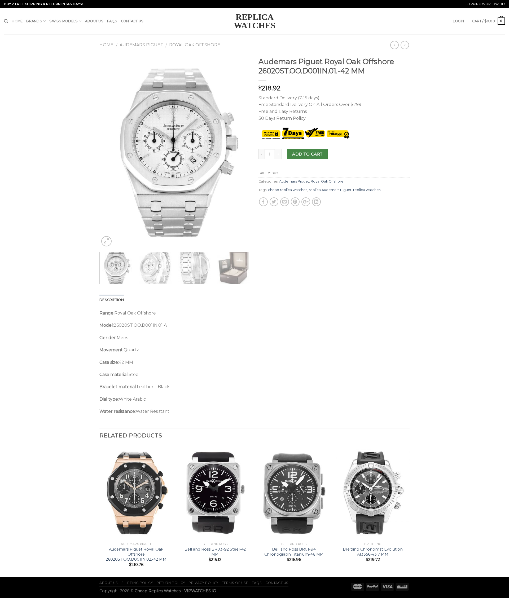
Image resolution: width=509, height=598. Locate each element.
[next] (240, 151)
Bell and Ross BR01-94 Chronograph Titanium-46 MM (294, 552)
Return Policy (170, 583)
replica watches (366, 190)
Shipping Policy (137, 583)
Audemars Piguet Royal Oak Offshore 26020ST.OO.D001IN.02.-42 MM (136, 554)
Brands (34, 21)
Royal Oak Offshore (194, 44)
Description (111, 300)
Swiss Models (63, 21)
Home (17, 21)
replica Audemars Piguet (330, 190)
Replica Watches (254, 21)
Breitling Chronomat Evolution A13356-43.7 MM (373, 552)
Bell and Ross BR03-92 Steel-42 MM (215, 552)
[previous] (109, 151)
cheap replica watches (287, 190)
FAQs (112, 21)
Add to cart (307, 154)
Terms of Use (235, 583)
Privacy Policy (203, 583)
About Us (94, 21)
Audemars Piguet (141, 44)
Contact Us (132, 21)
